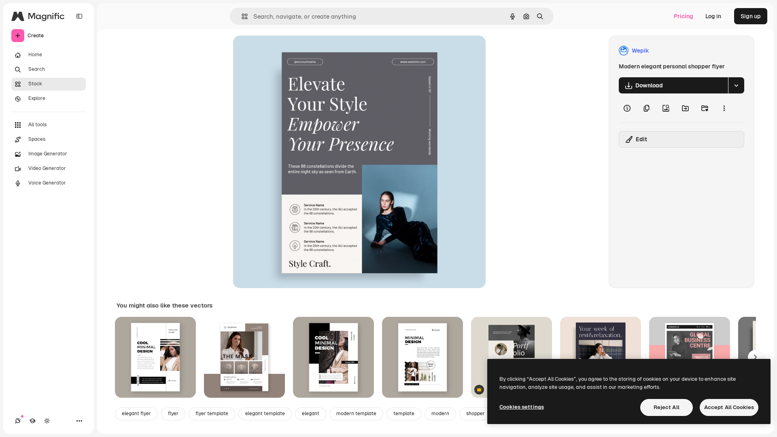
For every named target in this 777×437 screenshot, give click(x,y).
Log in (713, 16)
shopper (475, 413)
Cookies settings (521, 406)
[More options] (724, 108)
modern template (356, 413)
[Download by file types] (736, 85)
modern (440, 413)
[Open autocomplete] (241, 16)
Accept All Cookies (729, 407)
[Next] (755, 357)
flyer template (211, 413)
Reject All (666, 407)
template (403, 413)
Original (285, 51)
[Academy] (32, 420)
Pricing (683, 16)
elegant (310, 413)
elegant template (265, 413)
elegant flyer (136, 413)
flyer (173, 413)
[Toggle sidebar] (79, 16)
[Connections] (17, 420)
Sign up (751, 16)
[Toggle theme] (46, 420)
